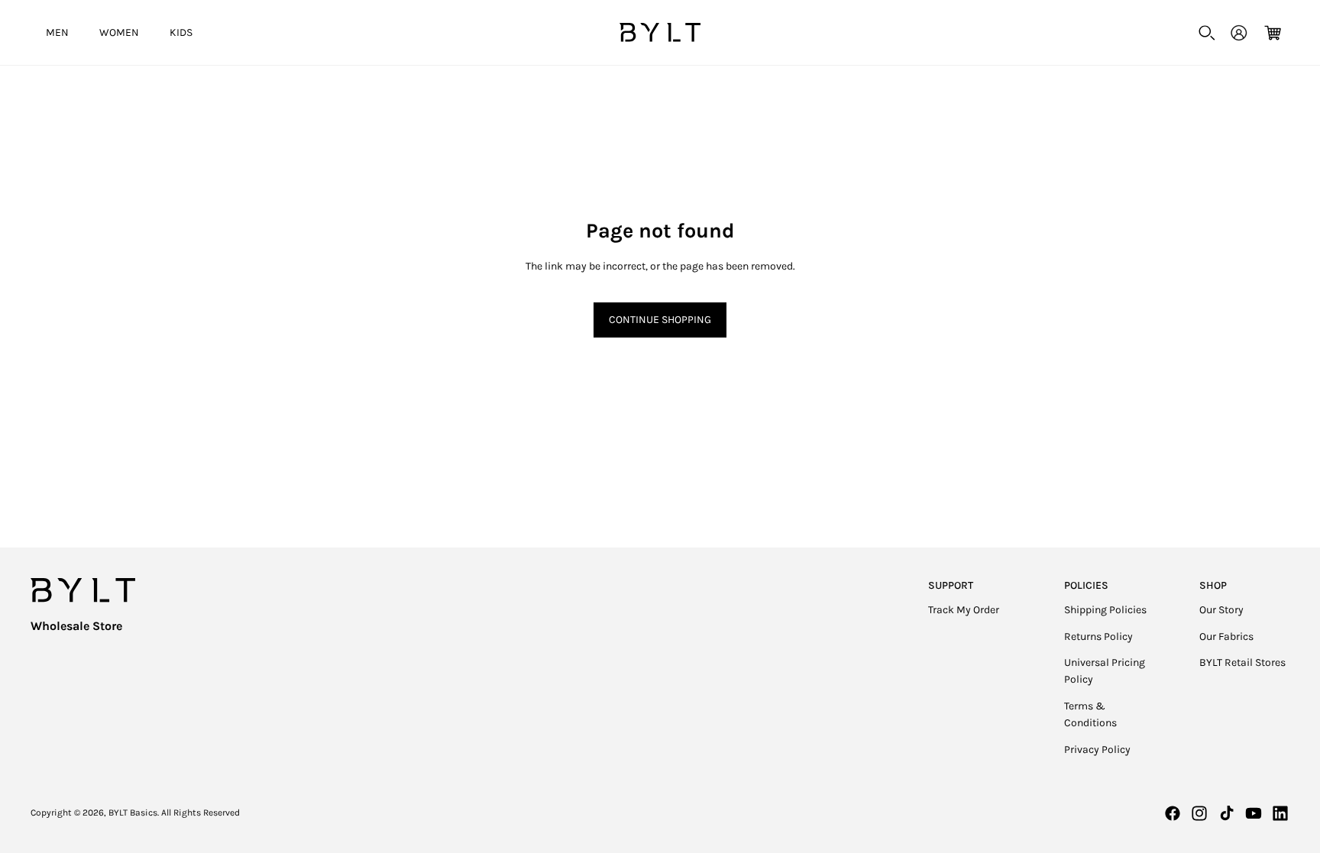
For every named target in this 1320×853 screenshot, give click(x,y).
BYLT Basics (132, 812)
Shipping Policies (1105, 609)
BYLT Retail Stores (1242, 662)
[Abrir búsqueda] (1207, 33)
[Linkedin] (1280, 813)
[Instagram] (1199, 813)
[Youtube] (1253, 813)
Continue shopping (660, 319)
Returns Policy (1098, 636)
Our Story (1221, 609)
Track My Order (963, 609)
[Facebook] (1172, 813)
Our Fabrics (1226, 636)
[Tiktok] (1227, 813)
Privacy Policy (1097, 749)
